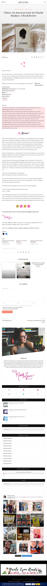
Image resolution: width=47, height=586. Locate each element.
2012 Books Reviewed (7, 463)
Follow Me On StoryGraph (14, 581)
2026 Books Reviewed (7, 438)
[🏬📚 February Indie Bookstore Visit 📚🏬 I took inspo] (23, 547)
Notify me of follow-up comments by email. (13, 307)
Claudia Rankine (6, 87)
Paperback (8, 94)
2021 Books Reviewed (7, 443)
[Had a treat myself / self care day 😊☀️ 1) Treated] (10, 547)
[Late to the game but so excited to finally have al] (23, 520)
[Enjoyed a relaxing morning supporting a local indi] (10, 533)
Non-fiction (28, 9)
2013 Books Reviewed (7, 461)
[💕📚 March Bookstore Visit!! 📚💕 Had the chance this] (37, 533)
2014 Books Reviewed (7, 458)
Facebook (31, 228)
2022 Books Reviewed (7, 440)
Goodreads (4, 98)
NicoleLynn (5, 57)
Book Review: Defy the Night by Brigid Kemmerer (18, 409)
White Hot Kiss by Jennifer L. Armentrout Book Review (38, 264)
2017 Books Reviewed (7, 450)
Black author (5, 248)
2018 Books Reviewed (7, 448)
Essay (10, 248)
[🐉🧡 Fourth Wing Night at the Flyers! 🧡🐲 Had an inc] (37, 547)
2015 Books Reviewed (7, 456)
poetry (14, 248)
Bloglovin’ (26, 228)
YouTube (37, 228)
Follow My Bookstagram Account (31, 581)
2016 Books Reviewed (7, 453)
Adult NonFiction (10, 90)
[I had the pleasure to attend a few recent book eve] (23, 533)
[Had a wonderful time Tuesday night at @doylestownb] (37, 520)
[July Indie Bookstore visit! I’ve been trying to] (23, 506)
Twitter (16, 228)
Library (7, 96)
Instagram (20, 228)
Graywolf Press (12, 88)
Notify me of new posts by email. (10, 309)
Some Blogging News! (7, 320)
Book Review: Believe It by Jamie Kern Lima (17, 416)
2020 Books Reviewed (7, 445)
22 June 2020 (23, 19)
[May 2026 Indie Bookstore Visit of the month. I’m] (37, 506)
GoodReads (10, 228)
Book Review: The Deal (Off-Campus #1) (16, 402)
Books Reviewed (19, 9)
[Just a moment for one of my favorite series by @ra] (10, 520)
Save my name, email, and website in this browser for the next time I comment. (17, 305)
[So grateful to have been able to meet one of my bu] (10, 506)
